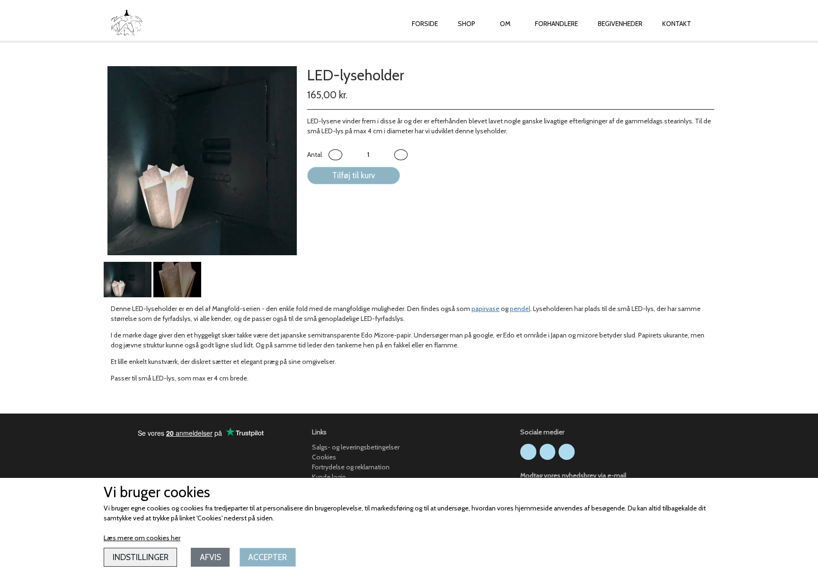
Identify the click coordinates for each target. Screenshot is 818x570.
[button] (335, 154)
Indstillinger (141, 557)
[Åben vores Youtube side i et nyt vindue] (567, 452)
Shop (466, 23)
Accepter (267, 557)
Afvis (210, 557)
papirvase (485, 308)
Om (505, 23)
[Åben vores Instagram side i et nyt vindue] (548, 452)
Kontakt (676, 23)
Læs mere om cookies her (142, 538)
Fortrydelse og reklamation (351, 467)
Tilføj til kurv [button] (353, 175)
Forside (425, 23)
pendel (520, 308)
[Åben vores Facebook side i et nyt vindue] (528, 452)
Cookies (324, 457)
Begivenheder (620, 23)
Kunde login (329, 477)
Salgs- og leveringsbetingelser (356, 447)
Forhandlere (556, 23)
